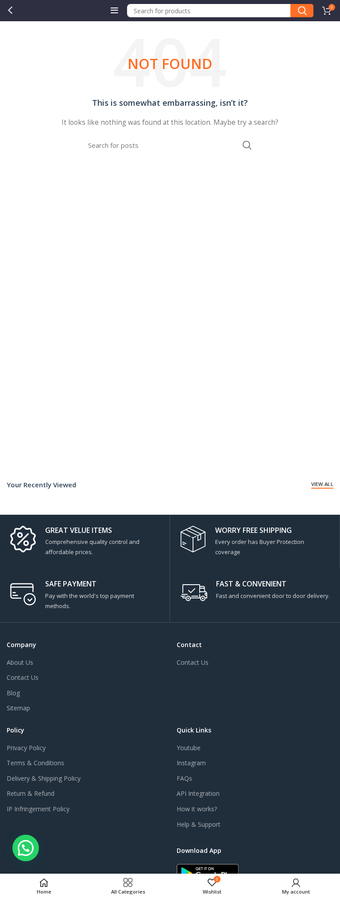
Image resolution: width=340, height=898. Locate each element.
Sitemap (18, 708)
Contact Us (23, 677)
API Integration (198, 793)
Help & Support (198, 824)
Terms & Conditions (35, 763)
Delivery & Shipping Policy (44, 778)
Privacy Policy (26, 748)
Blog (13, 693)
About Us (20, 662)
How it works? (197, 809)
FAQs (184, 778)
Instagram (191, 763)
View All (322, 484)
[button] (25, 848)
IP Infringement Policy (38, 809)
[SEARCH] (301, 10)
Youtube (189, 748)
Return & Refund (30, 793)
